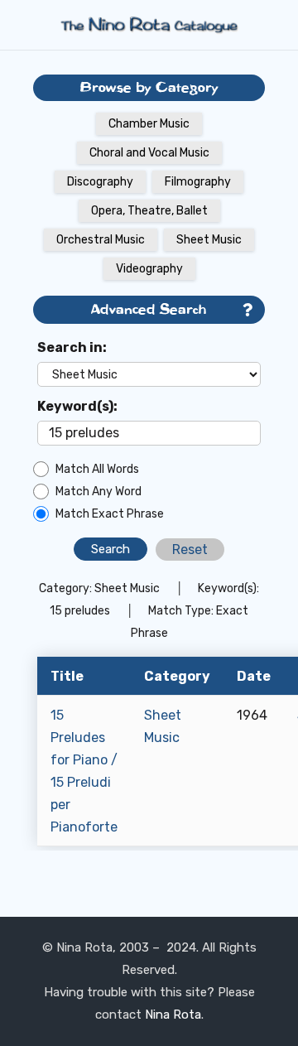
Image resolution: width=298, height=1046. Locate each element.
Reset (190, 549)
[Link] (149, 24)
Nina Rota (173, 1014)
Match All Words (97, 469)
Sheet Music (209, 240)
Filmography (198, 182)
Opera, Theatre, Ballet (149, 211)
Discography (100, 182)
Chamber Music (149, 124)
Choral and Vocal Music (149, 153)
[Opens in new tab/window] (247, 310)
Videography (149, 269)
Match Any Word (98, 491)
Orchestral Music (100, 240)
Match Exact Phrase (109, 514)
